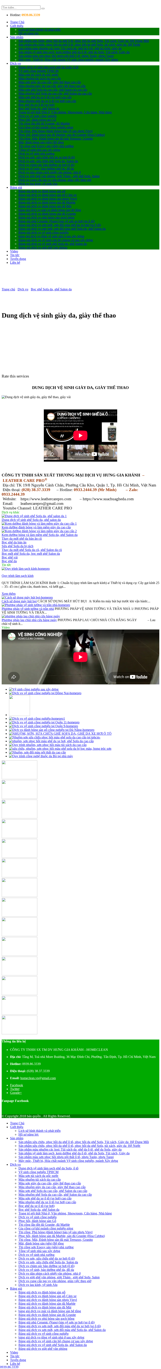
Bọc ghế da (9, 561)
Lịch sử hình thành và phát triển (39, 29)
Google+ (16, 1092)
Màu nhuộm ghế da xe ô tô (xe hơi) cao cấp (47, 101)
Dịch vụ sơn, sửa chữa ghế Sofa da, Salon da (48, 161)
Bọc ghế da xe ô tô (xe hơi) (36, 104)
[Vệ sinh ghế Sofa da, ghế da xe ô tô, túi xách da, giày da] (37, 718)
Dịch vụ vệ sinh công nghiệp (37, 116)
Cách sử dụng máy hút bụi (19, 601)
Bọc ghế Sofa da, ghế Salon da (38, 108)
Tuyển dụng (18, 259)
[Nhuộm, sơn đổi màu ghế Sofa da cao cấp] (60, 733)
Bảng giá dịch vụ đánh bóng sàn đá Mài (44, 206)
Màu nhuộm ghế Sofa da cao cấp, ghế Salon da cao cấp (55, 93)
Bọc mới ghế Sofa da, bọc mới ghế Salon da (31, 553)
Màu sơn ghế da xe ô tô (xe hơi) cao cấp (44, 97)
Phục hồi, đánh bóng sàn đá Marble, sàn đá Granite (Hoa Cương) (61, 135)
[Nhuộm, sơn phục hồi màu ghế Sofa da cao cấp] (54, 737)
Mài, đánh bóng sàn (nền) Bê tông (41, 142)
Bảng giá (16, 187)
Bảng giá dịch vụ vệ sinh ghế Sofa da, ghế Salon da (52, 244)
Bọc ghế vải (10, 557)
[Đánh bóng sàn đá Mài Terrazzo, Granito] (44, 722)
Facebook (16, 1085)
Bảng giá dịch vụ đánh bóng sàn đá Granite (47, 213)
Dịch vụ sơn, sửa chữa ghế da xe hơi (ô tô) (46, 157)
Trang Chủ (17, 22)
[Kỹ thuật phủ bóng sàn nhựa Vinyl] (51, 730)
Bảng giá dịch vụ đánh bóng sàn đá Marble (46, 202)
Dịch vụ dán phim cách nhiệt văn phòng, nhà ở (49, 172)
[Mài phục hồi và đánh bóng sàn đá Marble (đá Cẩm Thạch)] (43, 726)
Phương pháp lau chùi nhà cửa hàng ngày (29, 620)
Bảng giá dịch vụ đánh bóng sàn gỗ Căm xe (47, 195)
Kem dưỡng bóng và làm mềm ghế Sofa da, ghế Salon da (40, 535)
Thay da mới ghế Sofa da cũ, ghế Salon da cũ (32, 550)
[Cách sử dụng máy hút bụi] (27, 597)
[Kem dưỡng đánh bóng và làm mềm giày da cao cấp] (39, 523)
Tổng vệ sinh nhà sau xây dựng (39, 150)
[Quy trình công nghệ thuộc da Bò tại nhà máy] (41, 756)
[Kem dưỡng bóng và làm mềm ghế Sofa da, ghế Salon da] (39, 531)
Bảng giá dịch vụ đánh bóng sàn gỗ (41, 191)
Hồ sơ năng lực (28, 33)
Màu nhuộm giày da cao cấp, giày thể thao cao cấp (52, 86)
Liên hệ (15, 262)
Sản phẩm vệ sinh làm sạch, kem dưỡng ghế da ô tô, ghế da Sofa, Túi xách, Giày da (74, 52)
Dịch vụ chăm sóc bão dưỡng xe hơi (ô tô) (46, 165)
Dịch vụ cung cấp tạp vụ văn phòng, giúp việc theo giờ (54, 180)
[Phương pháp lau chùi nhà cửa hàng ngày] (31, 616)
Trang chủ (8, 289)
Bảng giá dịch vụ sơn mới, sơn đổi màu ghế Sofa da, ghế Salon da (62, 228)
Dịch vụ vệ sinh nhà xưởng (36, 153)
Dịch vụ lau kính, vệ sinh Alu (37, 183)
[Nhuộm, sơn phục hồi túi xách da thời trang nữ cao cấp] (48, 745)
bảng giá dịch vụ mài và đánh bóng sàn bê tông (49, 210)
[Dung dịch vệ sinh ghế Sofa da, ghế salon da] (34, 516)
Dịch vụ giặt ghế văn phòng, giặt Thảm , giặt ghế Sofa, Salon (59, 176)
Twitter (14, 1089)
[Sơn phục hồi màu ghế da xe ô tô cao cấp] (51, 741)
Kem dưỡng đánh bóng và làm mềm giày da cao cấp (36, 527)
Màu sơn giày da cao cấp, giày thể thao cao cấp (49, 82)
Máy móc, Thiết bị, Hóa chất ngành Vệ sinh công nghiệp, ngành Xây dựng (68, 59)
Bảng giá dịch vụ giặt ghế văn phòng (42, 247)
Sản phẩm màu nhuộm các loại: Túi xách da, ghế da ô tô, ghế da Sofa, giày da (70, 48)
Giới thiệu (16, 26)
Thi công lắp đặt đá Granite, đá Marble (44, 123)
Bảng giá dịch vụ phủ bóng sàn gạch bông (46, 217)
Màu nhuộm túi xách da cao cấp (39, 78)
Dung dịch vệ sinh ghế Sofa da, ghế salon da (31, 520)
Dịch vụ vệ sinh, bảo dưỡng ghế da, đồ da (46, 168)
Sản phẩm (16, 37)
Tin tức (14, 255)
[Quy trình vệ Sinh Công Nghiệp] (45, 693)
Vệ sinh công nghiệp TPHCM (38, 71)
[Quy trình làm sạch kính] (26, 568)
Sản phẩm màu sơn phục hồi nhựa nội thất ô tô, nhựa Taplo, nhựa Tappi (66, 56)
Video (14, 251)
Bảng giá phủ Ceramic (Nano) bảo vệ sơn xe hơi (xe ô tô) (56, 221)
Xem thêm (9, 593)
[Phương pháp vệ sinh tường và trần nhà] (36, 605)
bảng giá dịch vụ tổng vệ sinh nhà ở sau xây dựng (51, 236)
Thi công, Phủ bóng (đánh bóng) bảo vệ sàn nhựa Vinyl (55, 131)
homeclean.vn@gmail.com (38, 1078)
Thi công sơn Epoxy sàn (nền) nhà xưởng (46, 146)
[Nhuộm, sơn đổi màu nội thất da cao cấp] (37, 752)
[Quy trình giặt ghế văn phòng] (19, 715)
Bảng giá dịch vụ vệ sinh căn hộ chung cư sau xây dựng (55, 240)
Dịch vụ (15, 63)
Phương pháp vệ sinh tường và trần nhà (28, 608)
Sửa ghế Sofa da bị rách (17, 546)
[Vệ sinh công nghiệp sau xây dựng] (33, 689)
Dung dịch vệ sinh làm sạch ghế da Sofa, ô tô (48, 67)
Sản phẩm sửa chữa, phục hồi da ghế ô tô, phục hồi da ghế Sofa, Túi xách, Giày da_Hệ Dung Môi (83, 41)
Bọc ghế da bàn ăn (14, 542)
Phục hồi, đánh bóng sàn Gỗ (37, 120)
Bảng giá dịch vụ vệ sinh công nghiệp (43, 232)
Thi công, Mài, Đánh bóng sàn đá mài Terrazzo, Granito (55, 138)
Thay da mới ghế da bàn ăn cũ (22, 538)
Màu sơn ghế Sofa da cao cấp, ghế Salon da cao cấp (52, 89)
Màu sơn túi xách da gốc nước (38, 74)
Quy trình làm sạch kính (18, 575)
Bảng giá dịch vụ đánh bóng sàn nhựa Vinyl (47, 198)
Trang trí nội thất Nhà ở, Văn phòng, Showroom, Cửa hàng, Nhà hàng (65, 112)
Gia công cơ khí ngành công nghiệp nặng (45, 127)
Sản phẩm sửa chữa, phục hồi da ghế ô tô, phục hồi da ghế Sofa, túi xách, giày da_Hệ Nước (79, 44)
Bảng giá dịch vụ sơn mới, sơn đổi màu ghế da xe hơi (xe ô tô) (59, 225)
